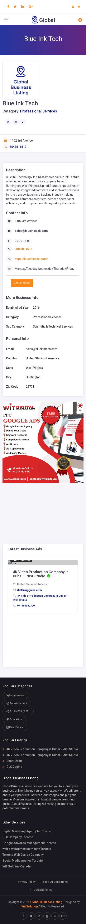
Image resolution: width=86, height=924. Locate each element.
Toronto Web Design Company (23, 854)
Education (15, 719)
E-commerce (16, 695)
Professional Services (38, 111)
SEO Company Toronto (18, 837)
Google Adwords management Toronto (29, 843)
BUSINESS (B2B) (19, 711)
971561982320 (25, 605)
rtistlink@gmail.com (29, 590)
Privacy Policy (26, 881)
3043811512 (18, 146)
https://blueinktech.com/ (31, 259)
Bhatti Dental (14, 761)
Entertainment (18, 703)
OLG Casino (14, 766)
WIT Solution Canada (17, 866)
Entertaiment (21, 560)
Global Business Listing (46, 902)
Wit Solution (30, 906)
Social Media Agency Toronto (23, 860)
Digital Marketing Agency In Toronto (27, 831)
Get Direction (22, 282)
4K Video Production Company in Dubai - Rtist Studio (42, 749)
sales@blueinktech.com (31, 230)
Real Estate (15, 727)
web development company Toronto (27, 848)
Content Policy (43, 889)
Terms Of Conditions (55, 881)
